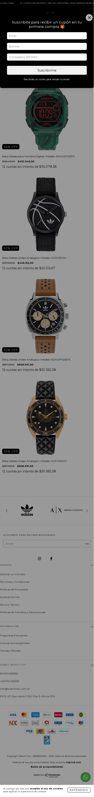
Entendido (79, 790)
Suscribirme (47, 70)
